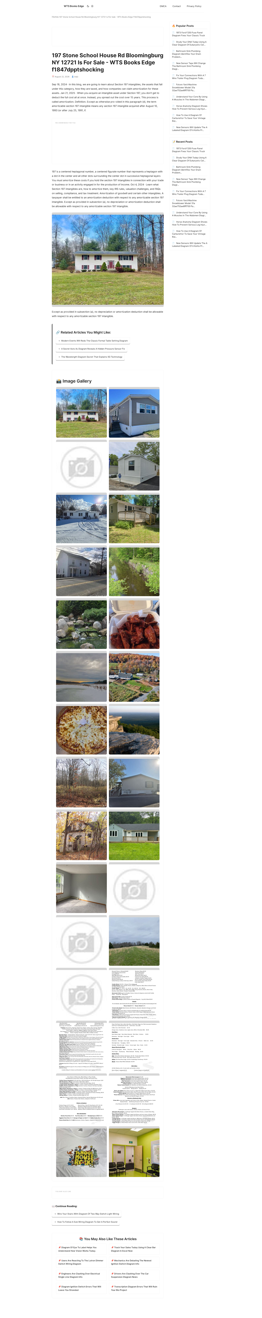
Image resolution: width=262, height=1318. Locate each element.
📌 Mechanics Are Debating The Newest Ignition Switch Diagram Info (131, 1262)
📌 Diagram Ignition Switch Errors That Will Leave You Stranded (79, 1288)
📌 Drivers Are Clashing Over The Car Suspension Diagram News (130, 1275)
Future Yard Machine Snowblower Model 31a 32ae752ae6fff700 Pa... (184, 87)
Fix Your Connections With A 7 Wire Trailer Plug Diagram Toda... (189, 76)
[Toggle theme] (90, 6)
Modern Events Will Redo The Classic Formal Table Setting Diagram (94, 340)
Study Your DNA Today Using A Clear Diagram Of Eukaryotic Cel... (189, 43)
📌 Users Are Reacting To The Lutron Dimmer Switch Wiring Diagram (80, 1262)
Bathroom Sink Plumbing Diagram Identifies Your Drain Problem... (186, 54)
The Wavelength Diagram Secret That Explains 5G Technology (91, 357)
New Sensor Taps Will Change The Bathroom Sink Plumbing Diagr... (189, 66)
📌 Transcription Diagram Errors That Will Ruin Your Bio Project (134, 1288)
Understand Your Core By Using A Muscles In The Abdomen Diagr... (189, 98)
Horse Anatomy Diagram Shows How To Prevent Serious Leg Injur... (189, 107)
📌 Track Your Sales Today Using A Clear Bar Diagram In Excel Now (133, 1249)
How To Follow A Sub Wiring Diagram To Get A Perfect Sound (87, 1222)
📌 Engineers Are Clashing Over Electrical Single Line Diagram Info (79, 1275)
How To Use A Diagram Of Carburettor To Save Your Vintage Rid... (189, 118)
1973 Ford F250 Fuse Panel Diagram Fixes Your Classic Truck (188, 34)
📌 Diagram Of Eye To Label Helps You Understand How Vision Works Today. (77, 1249)
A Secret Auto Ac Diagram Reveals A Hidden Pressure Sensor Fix (93, 348)
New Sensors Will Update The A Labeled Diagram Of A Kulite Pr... (189, 128)
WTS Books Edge (74, 6)
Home (55, 16)
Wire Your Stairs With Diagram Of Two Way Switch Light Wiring (88, 1214)
